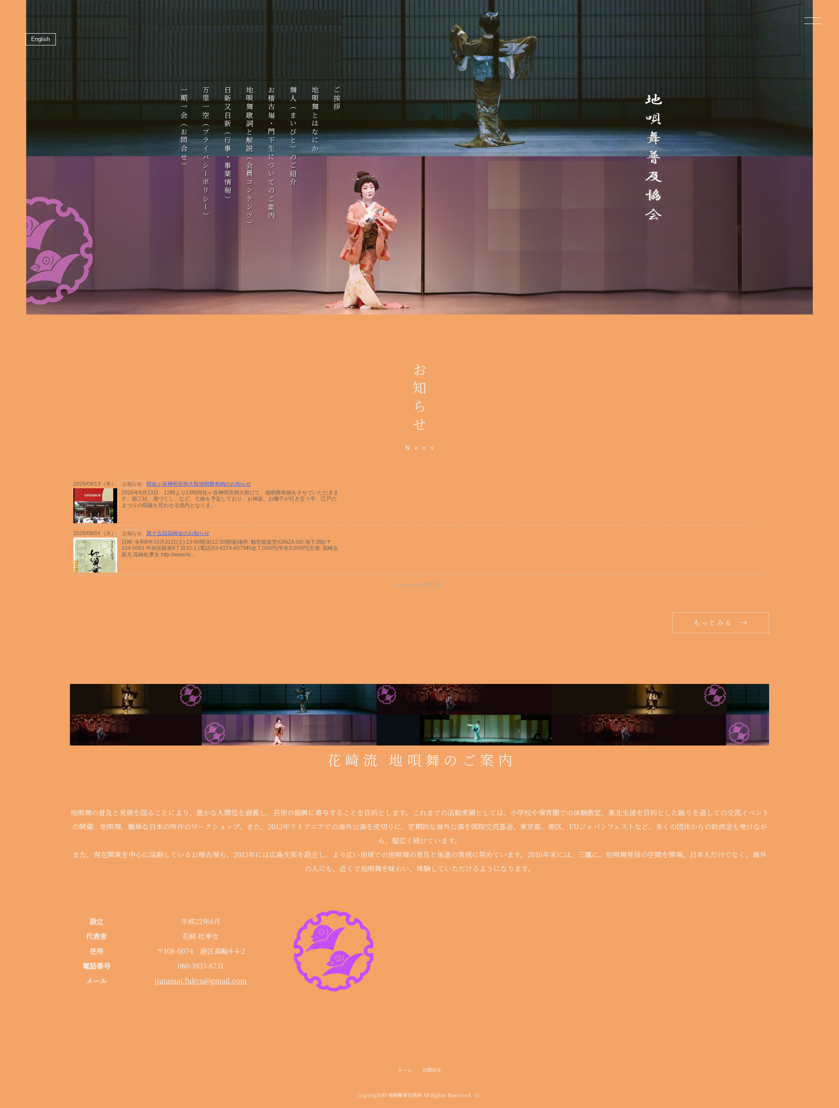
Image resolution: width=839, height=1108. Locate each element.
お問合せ (431, 1069)
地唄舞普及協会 (405, 1094)
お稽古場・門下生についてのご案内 (271, 153)
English (40, 39)
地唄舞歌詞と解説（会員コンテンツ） (249, 157)
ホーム (405, 1069)
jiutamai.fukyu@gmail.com (201, 981)
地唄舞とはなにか (315, 119)
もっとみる (712, 623)
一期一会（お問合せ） (184, 128)
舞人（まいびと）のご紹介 (293, 136)
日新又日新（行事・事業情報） (227, 145)
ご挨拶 (337, 98)
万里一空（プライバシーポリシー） (206, 153)
